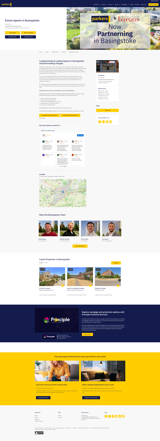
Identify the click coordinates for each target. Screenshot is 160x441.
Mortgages (124, 4)
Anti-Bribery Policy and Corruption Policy (100, 428)
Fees (53, 428)
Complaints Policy (60, 428)
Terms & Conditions (39, 428)
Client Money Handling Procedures (70, 115)
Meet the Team (55, 52)
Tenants (104, 4)
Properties (63, 52)
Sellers (110, 4)
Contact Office (12, 32)
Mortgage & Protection (73, 52)
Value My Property (39, 421)
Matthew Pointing (43, 239)
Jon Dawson (84, 239)
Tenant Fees (107, 110)
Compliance (74, 428)
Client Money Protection (83, 428)
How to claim (42, 118)
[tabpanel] (80, 283)
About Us (143, 4)
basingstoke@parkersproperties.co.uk (13, 26)
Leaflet (85, 206)
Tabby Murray (105, 239)
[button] (63, 192)
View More (116, 262)
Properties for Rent (28, 36)
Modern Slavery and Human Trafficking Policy (45, 429)
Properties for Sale (12, 36)
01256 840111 (8, 24)
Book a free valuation (28, 32)
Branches (137, 4)
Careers (60, 417)
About (40, 52)
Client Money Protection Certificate (49, 115)
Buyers (117, 4)
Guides (132, 4)
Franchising (67, 428)
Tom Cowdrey (63, 239)
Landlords (96, 4)
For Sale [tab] (41, 262)
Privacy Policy (48, 428)
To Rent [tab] (46, 262)
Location (47, 52)
